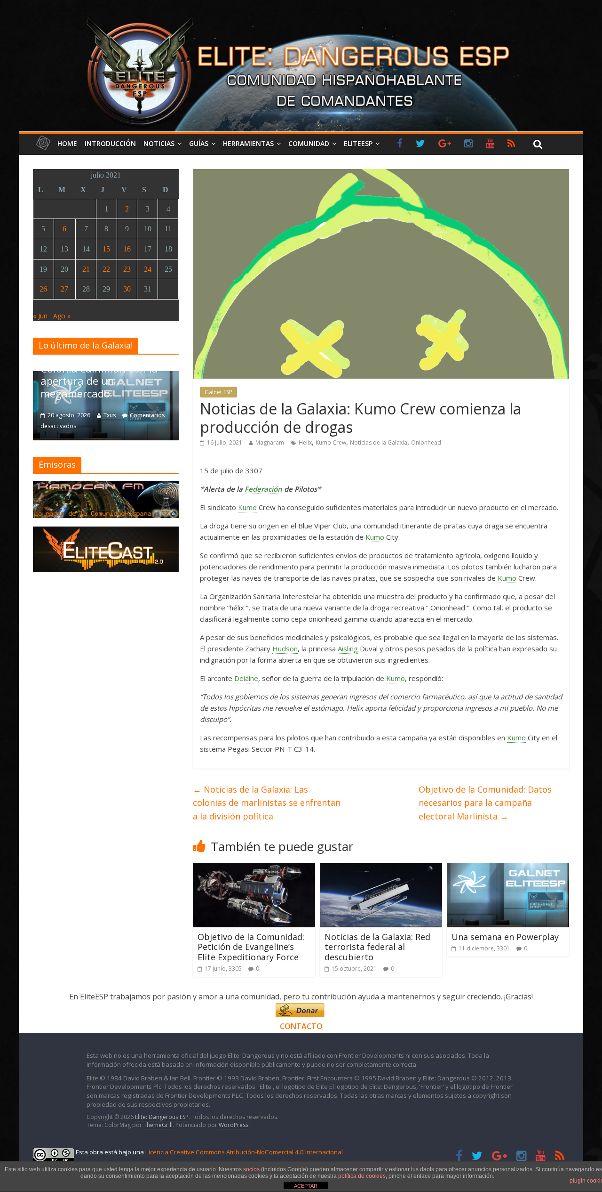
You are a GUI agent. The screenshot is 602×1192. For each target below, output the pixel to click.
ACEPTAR (305, 1186)
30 (127, 289)
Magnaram (269, 442)
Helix (305, 442)
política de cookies (362, 1176)
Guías (198, 143)
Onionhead (426, 442)
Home (67, 143)
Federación (263, 489)
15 (106, 249)
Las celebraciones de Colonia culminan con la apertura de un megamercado (99, 374)
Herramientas (248, 143)
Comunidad (308, 143)
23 (127, 269)
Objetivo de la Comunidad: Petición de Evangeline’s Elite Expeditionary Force (251, 947)
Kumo (247, 507)
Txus (109, 415)
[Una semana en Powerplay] (508, 868)
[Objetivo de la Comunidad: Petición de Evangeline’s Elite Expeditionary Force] (254, 868)
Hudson (285, 648)
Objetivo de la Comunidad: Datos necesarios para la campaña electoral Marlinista (485, 803)
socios (251, 1169)
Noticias (158, 143)
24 (147, 269)
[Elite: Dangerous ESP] (301, 16)
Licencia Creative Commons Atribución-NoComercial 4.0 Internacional (244, 1152)
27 (64, 289)
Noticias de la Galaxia (378, 442)
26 (43, 289)
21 (86, 269)
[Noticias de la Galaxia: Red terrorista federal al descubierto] (381, 868)
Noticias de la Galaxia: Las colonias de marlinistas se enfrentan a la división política (267, 803)
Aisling (348, 648)
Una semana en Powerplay (505, 936)
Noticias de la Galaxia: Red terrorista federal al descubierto (377, 947)
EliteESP (358, 143)
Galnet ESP (218, 392)
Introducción (110, 143)
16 (127, 249)
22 (106, 269)
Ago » (62, 315)
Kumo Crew (331, 442)
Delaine (246, 678)
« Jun (40, 315)
